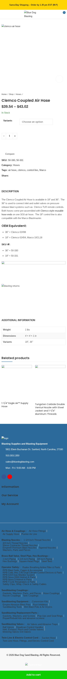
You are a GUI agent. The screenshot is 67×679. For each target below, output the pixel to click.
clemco (21, 170)
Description (10, 191)
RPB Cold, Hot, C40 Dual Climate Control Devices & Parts (32, 572)
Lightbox (59, 79)
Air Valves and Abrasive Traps (42, 624)
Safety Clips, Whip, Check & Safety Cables (24, 584)
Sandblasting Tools (12, 607)
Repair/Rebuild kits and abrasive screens (23, 618)
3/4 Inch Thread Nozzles (15, 543)
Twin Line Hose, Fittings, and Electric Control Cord (28, 640)
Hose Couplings (51, 593)
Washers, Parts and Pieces (16, 550)
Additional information (18, 320)
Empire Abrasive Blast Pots (17, 604)
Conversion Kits (40, 601)
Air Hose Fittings (37, 531)
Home (4, 94)
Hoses (18, 94)
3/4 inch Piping (44, 559)
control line (32, 170)
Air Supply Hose (11, 534)
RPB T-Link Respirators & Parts (19, 581)
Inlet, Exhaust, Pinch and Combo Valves (23, 629)
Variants (7, 120)
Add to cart (33, 674)
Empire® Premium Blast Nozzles (19, 547)
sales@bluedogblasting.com (20, 461)
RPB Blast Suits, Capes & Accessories (22, 570)
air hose (12, 170)
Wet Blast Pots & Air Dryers (38, 607)
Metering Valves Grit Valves (17, 631)
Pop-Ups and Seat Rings (50, 616)
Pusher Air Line (29, 534)
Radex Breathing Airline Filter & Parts (41, 567)
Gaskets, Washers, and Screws (19, 616)
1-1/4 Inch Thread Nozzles (37, 540)
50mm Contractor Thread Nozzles (20, 545)
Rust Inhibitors (40, 604)
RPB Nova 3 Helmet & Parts (17, 579)
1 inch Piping (9, 559)
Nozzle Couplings (12, 595)
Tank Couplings (30, 595)
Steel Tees (47, 561)
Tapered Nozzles (47, 547)
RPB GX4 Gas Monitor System (19, 575)
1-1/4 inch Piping (26, 559)
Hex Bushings (10, 561)
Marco (42, 170)
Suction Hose (48, 637)
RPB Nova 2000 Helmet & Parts (19, 577)
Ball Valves (8, 627)
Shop (11, 94)
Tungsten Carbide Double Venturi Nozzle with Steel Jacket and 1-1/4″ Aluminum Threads (50, 409)
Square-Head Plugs (29, 561)
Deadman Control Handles (29, 627)
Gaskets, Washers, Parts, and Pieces (22, 593)
